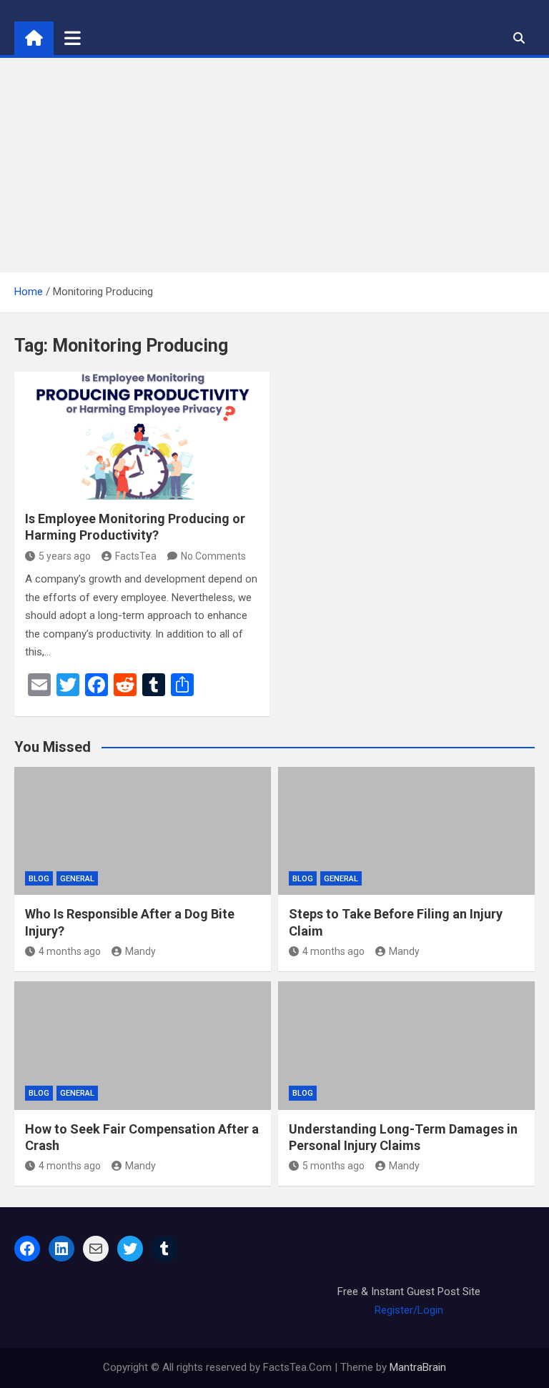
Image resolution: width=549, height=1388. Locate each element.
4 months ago (70, 951)
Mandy (140, 951)
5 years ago (65, 556)
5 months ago (333, 1165)
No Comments (213, 556)
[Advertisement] (274, 165)
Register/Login (409, 1310)
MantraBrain (418, 1367)
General (77, 878)
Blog (39, 878)
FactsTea (136, 556)
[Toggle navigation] (73, 37)
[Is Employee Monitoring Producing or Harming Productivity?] (141, 436)
